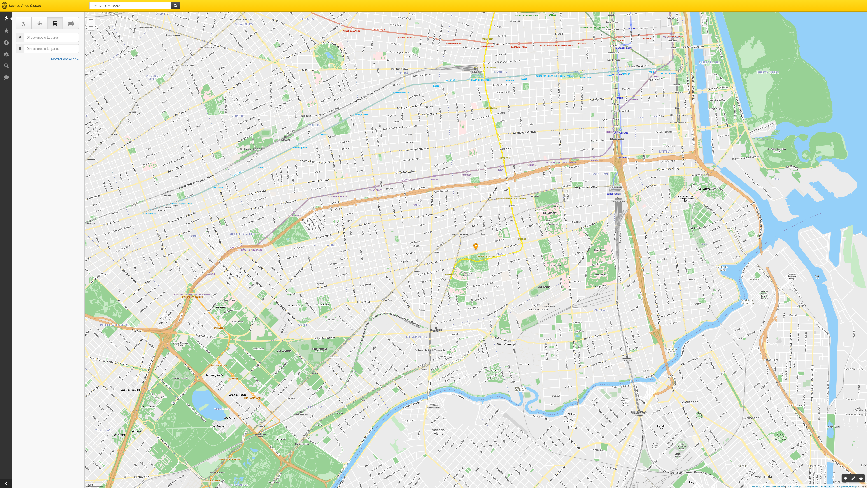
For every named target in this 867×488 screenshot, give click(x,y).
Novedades (811, 486)
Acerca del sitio (795, 486)
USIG (823, 486)
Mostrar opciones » (65, 58)
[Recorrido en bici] (39, 23)
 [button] (91, 26)
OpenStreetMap (848, 486)
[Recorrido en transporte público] (55, 23)
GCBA (831, 486)
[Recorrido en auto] (71, 23)
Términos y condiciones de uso (767, 486)
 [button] (91, 19)
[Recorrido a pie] (24, 23)
